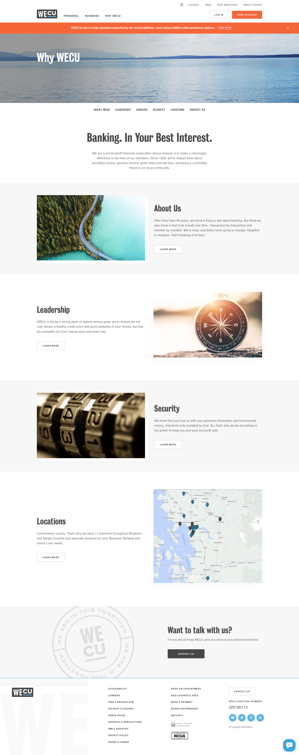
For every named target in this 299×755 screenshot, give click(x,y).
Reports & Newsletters (125, 722)
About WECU (102, 109)
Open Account (247, 15)
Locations (193, 5)
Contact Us (197, 109)
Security (159, 109)
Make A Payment (252, 5)
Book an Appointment (186, 689)
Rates (208, 5)
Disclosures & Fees (184, 696)
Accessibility (117, 689)
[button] (289, 745)
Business (92, 16)
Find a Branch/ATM (121, 702)
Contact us (186, 654)
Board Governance (184, 709)
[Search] (181, 4)
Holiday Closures (121, 709)
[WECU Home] (47, 15)
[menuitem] (193, 4)
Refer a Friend (118, 742)
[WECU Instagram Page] (260, 718)
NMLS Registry (118, 729)
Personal (71, 16)
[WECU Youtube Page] (233, 718)
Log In (218, 15)
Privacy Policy (118, 736)
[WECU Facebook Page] (251, 718)
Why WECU (113, 16)
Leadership (123, 109)
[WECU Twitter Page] (242, 718)
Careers (142, 109)
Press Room (116, 716)
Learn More (168, 249)
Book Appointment (227, 5)
